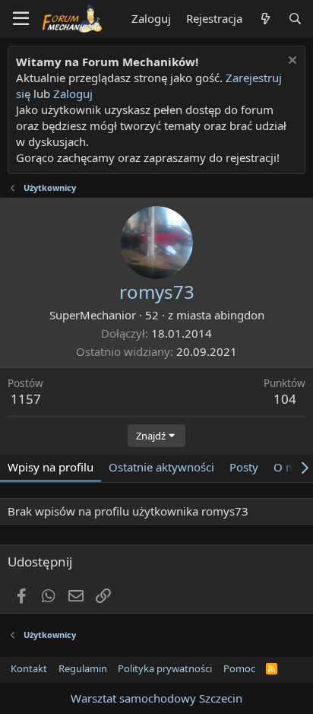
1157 (26, 399)
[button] (21, 19)
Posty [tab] (243, 466)
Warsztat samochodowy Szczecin (156, 698)
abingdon (239, 314)
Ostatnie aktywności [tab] (161, 466)
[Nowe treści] (265, 19)
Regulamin (82, 668)
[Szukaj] (295, 19)
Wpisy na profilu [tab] (50, 466)
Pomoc (239, 668)
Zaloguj (73, 93)
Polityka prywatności (165, 668)
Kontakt (29, 668)
